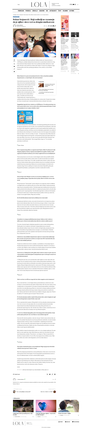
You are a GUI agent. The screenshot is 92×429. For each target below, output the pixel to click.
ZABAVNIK (64, 411)
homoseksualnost (38, 369)
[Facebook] (70, 4)
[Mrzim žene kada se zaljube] (68, 406)
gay (33, 369)
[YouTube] (73, 4)
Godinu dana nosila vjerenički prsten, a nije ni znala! (23, 414)
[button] (13, 4)
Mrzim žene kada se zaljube (64, 413)
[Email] (53, 26)
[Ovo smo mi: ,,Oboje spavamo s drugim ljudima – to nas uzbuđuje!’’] (41, 85)
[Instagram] (75, 4)
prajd (45, 369)
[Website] (55, 379)
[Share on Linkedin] (52, 26)
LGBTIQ (42, 369)
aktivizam (24, 369)
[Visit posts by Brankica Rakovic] (14, 25)
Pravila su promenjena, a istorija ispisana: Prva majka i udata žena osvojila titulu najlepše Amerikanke (65, 41)
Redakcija (39, 416)
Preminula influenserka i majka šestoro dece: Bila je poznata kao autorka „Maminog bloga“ (74, 40)
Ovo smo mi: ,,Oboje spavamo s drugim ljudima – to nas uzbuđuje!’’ (50, 85)
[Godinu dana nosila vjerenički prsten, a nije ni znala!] (23, 406)
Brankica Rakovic (20, 25)
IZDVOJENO (60, 411)
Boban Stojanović (29, 369)
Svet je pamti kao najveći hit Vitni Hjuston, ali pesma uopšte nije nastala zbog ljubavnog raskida (64, 62)
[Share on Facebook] (48, 26)
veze (48, 369)
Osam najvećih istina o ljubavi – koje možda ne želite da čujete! (45, 414)
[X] (72, 4)
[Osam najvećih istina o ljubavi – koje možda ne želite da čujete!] (46, 406)
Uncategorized (16, 16)
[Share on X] (50, 26)
